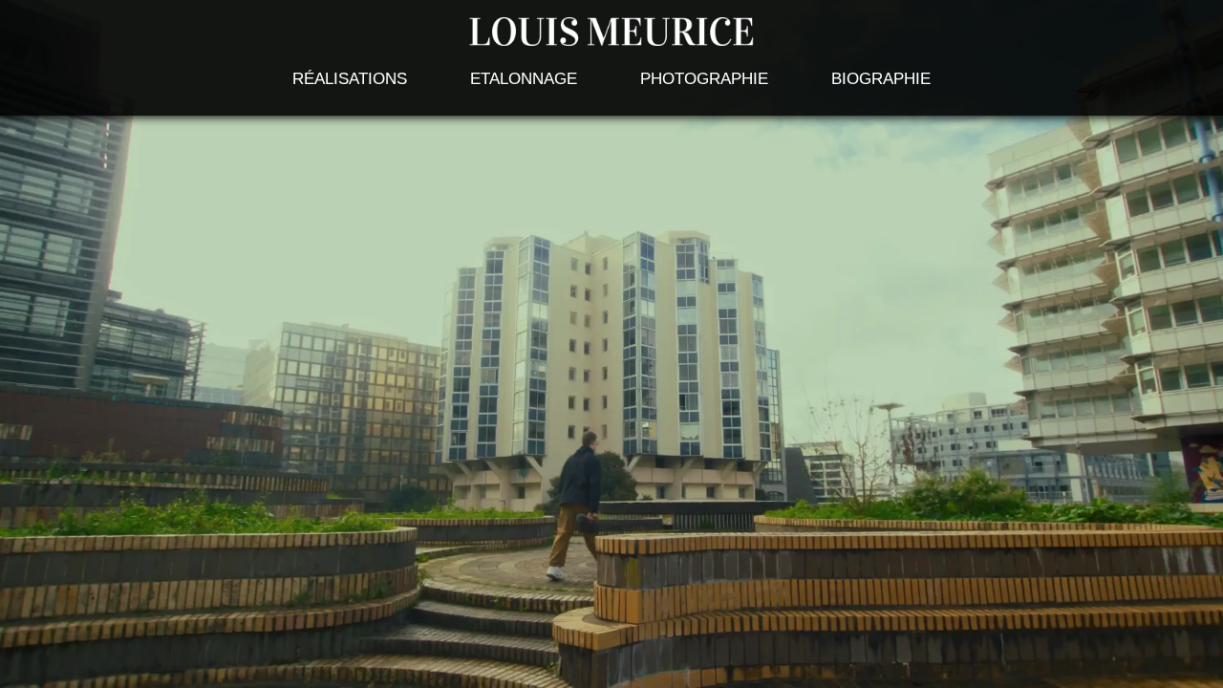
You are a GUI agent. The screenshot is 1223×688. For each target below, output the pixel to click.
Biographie (881, 79)
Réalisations (349, 79)
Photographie (704, 79)
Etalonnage (523, 79)
